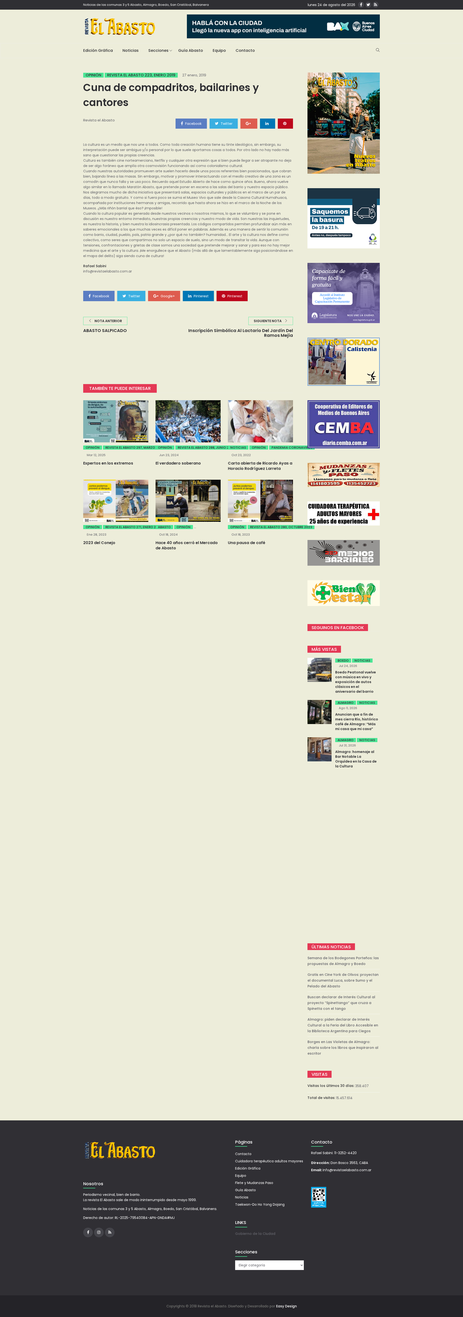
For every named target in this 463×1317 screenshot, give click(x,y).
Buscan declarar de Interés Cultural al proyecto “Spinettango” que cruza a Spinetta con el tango (341, 1003)
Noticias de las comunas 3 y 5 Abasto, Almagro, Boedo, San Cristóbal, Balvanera (146, 4)
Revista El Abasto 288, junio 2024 (206, 448)
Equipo (219, 50)
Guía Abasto (190, 50)
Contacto (245, 50)
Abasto (164, 527)
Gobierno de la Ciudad (255, 1233)
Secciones (158, 50)
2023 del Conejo (99, 542)
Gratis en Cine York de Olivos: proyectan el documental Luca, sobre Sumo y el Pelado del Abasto (343, 980)
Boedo (343, 660)
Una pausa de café (246, 542)
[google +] (249, 123)
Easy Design (286, 1306)
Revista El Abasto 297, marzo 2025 (134, 448)
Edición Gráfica (98, 50)
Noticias (131, 50)
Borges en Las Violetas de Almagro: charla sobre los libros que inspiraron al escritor (342, 1047)
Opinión (93, 75)
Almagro (346, 703)
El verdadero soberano (178, 463)
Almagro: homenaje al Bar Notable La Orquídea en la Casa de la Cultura (356, 759)
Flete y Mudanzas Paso (254, 1182)
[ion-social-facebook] (361, 5)
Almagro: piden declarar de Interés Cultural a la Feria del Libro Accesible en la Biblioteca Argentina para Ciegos (342, 1025)
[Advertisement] (343, 856)
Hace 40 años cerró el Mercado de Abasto (187, 545)
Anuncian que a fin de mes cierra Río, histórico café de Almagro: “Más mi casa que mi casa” (356, 721)
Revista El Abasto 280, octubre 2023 (281, 527)
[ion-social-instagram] (99, 1232)
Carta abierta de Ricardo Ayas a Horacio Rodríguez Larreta (260, 465)
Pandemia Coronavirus (292, 448)
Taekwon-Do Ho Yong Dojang (260, 1204)
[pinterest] (285, 123)
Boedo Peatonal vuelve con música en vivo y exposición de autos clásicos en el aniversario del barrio (355, 682)
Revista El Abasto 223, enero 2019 (141, 75)
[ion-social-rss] (376, 5)
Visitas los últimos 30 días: (331, 1085)
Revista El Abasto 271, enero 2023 (133, 527)
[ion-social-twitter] (368, 5)
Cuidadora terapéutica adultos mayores (269, 1161)
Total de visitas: (321, 1097)
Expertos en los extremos (108, 463)
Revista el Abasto (99, 120)
